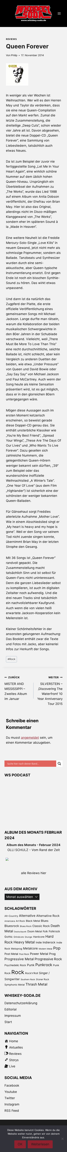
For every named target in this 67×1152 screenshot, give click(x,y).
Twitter (9, 1098)
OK (20, 1144)
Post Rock (24, 954)
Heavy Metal (24, 942)
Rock (11, 659)
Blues (44, 921)
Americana (9, 921)
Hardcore (38, 936)
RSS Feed (11, 1110)
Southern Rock (28, 979)
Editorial (10, 1009)
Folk (45, 931)
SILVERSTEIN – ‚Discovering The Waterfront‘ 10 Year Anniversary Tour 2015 (50, 691)
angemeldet (30, 737)
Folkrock (54, 931)
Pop (56, 948)
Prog (52, 954)
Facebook (11, 1085)
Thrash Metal (36, 984)
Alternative (27, 916)
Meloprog (16, 948)
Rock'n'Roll (31, 973)
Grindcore (19, 936)
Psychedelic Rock (15, 965)
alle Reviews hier (33, 873)
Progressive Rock (48, 959)
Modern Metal (45, 948)
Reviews (11, 39)
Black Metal (33, 920)
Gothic (8, 936)
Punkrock (43, 964)
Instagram (11, 1104)
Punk (30, 965)
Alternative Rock (48, 916)
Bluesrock (11, 926)
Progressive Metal (19, 959)
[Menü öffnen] (59, 13)
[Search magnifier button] (59, 763)
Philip (14, 55)
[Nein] (62, 1139)
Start (8, 1022)
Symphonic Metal (14, 984)
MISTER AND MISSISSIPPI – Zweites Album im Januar (15, 688)
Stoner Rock (42, 979)
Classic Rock (41, 926)
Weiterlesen (40, 1144)
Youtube (10, 1092)
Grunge (28, 937)
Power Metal (39, 954)
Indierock (49, 942)
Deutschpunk (20, 931)
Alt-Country (11, 915)
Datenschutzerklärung (20, 1003)
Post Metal (11, 954)
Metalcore (30, 948)
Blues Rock (25, 926)
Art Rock (20, 921)
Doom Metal (34, 931)
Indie (39, 942)
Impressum (12, 1015)
